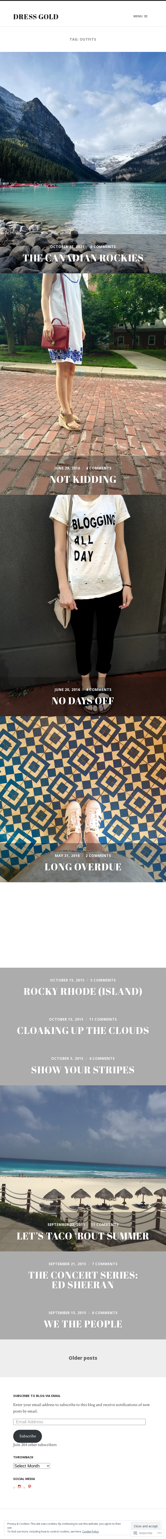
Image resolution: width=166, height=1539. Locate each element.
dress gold (36, 16)
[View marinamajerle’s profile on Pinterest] (29, 1486)
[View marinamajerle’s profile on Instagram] (19, 1486)
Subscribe (27, 1436)
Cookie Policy (90, 1531)
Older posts (83, 1358)
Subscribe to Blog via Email (37, 1396)
